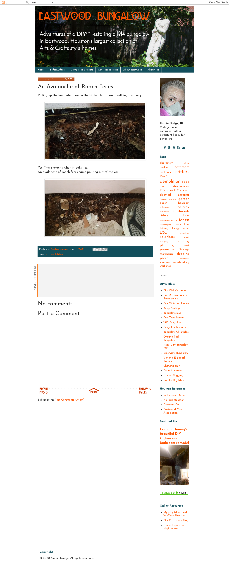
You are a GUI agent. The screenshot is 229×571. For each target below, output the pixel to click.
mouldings (184, 233)
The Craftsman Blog (175, 520)
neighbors (167, 237)
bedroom (165, 172)
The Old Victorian (174, 290)
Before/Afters (57, 70)
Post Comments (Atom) (69, 400)
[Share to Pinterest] (105, 249)
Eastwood (183, 190)
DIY (162, 190)
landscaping (165, 225)
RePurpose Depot (174, 395)
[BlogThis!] (97, 249)
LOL (163, 232)
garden (183, 199)
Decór (164, 176)
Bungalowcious (172, 313)
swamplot (184, 258)
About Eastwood (132, 70)
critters (50, 254)
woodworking (181, 262)
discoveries (181, 186)
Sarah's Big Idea (173, 380)
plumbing (167, 245)
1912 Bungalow (172, 322)
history (164, 215)
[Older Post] (145, 393)
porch (186, 245)
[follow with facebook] (165, 148)
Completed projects (82, 70)
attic (186, 163)
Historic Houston (173, 400)
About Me (153, 70)
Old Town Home (173, 317)
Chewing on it (171, 366)
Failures (163, 199)
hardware (164, 211)
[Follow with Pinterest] (169, 148)
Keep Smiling (171, 308)
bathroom (181, 167)
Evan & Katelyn (173, 370)
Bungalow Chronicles (176, 332)
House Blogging (173, 375)
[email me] (183, 148)
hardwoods (181, 211)
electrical (165, 195)
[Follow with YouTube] (174, 148)
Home (41, 70)
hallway (183, 207)
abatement (166, 163)
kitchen (59, 254)
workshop (165, 266)
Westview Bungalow (175, 353)
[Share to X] (100, 249)
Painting (182, 241)
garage (172, 199)
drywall (171, 190)
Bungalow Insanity (174, 327)
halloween (164, 207)
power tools (169, 249)
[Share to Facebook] (103, 249)
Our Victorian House (176, 303)
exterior (183, 194)
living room (180, 228)
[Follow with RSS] (178, 148)
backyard (165, 167)
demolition (170, 181)
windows (165, 262)
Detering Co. (171, 404)
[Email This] (94, 249)
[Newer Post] (44, 393)
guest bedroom (174, 203)
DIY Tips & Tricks (108, 70)
